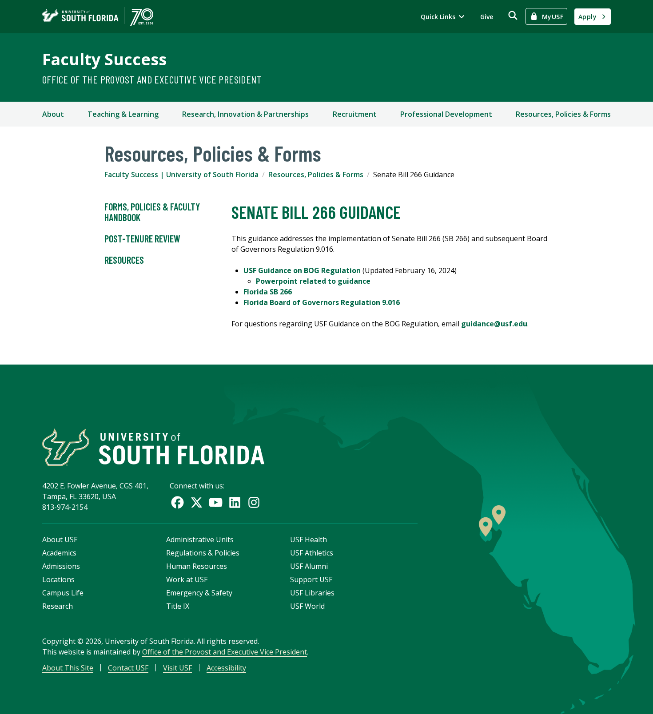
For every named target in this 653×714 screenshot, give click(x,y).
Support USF (311, 579)
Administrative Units (200, 539)
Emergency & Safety (199, 593)
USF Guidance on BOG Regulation (302, 270)
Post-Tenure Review (142, 238)
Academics (59, 553)
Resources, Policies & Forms (563, 114)
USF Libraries (312, 593)
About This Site (67, 668)
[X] (196, 502)
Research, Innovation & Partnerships (245, 114)
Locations (58, 579)
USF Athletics (311, 553)
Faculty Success (104, 59)
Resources (124, 259)
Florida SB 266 (267, 292)
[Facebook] (177, 502)
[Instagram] (254, 502)
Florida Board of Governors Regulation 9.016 (321, 302)
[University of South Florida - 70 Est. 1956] (97, 16)
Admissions (61, 566)
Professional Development (446, 114)
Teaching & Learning (123, 114)
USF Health (308, 539)
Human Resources (196, 566)
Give (486, 16)
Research (57, 606)
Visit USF (177, 668)
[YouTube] (215, 502)
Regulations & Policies (202, 553)
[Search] (512, 15)
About (53, 114)
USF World (307, 606)
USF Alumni (309, 566)
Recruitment (355, 114)
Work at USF (186, 579)
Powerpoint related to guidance (313, 281)
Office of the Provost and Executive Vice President (152, 79)
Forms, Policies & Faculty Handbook (152, 211)
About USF (59, 539)
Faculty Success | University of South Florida (181, 174)
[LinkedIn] (235, 502)
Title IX (177, 606)
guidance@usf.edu (494, 324)
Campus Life (63, 593)
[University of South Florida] (153, 447)
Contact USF (128, 668)
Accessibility (226, 668)
